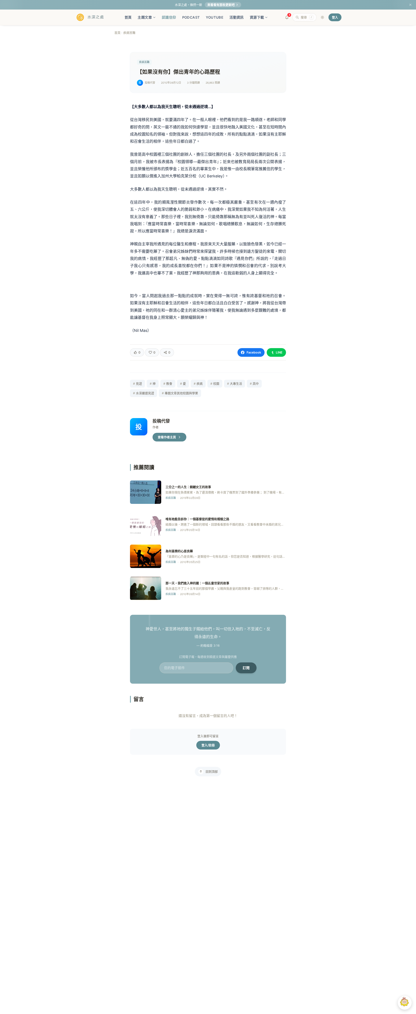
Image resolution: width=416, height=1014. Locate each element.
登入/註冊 (208, 745)
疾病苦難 (129, 32)
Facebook (254, 352)
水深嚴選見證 (143, 393)
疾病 (198, 383)
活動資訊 (236, 17)
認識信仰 (169, 17)
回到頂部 (212, 771)
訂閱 (246, 668)
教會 (167, 383)
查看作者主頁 (167, 437)
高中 (254, 383)
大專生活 (234, 383)
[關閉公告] (410, 5)
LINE (279, 352)
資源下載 (257, 17)
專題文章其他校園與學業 (180, 393)
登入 (335, 17)
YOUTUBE (214, 17)
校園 (214, 383)
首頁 (128, 17)
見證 (137, 383)
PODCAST (191, 17)
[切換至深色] (322, 17)
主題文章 (145, 17)
